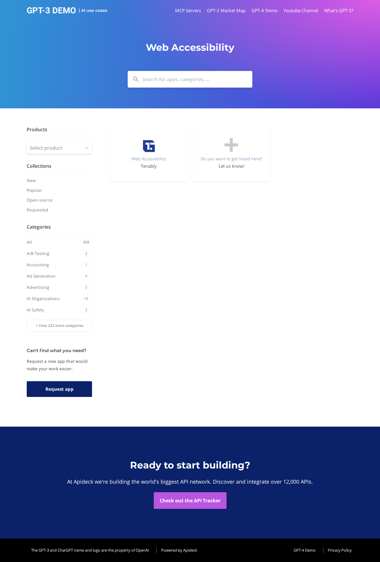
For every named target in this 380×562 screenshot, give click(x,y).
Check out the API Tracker (190, 500)
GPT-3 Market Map (226, 10)
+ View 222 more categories (59, 325)
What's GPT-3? (338, 10)
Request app (59, 389)
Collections (39, 166)
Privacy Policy (340, 550)
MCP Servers (188, 10)
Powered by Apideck (179, 550)
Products (37, 129)
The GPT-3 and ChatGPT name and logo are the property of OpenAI (90, 550)
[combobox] (190, 79)
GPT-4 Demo (264, 10)
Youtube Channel (301, 10)
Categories (39, 227)
